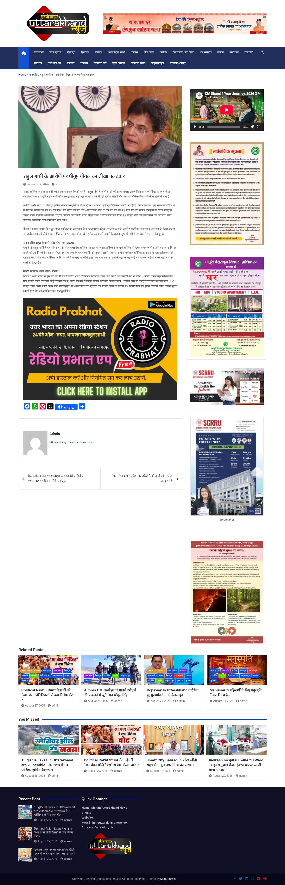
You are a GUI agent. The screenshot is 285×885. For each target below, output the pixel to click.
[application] (227, 110)
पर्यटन (220, 52)
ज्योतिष (163, 52)
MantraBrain (168, 879)
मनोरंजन (234, 52)
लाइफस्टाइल (157, 63)
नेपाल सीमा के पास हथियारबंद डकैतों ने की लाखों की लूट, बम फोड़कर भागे (142, 478)
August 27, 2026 (35, 705)
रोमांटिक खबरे (138, 63)
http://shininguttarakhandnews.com (71, 442)
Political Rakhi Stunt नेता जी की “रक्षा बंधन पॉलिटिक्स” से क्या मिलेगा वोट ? (47, 695)
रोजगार (71, 63)
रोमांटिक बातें (100, 63)
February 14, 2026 (38, 184)
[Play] (195, 127)
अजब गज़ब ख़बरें (116, 52)
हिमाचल (85, 52)
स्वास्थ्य (84, 63)
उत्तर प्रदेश (55, 52)
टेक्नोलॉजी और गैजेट (183, 52)
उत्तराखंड (39, 52)
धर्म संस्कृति (206, 52)
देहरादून (71, 52)
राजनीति (248, 52)
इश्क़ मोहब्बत (118, 63)
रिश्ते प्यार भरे (54, 63)
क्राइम (134, 52)
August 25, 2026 (98, 700)
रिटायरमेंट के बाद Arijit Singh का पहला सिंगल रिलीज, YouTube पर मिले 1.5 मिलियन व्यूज (56, 478)
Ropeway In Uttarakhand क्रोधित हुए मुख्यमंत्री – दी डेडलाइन (173, 692)
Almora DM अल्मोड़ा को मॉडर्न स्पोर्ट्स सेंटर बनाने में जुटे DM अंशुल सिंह (110, 692)
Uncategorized (31, 670)
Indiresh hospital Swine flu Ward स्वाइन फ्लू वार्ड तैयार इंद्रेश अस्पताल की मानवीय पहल (236, 765)
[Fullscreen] (259, 127)
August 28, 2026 (35, 775)
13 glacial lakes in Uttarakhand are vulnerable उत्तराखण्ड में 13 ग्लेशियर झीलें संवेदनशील (47, 765)
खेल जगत (149, 52)
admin (59, 184)
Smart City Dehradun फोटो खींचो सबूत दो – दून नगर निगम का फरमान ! (171, 762)
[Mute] (252, 127)
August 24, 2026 (223, 700)
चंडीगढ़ (98, 52)
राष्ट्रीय (38, 63)
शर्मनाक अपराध (178, 63)
